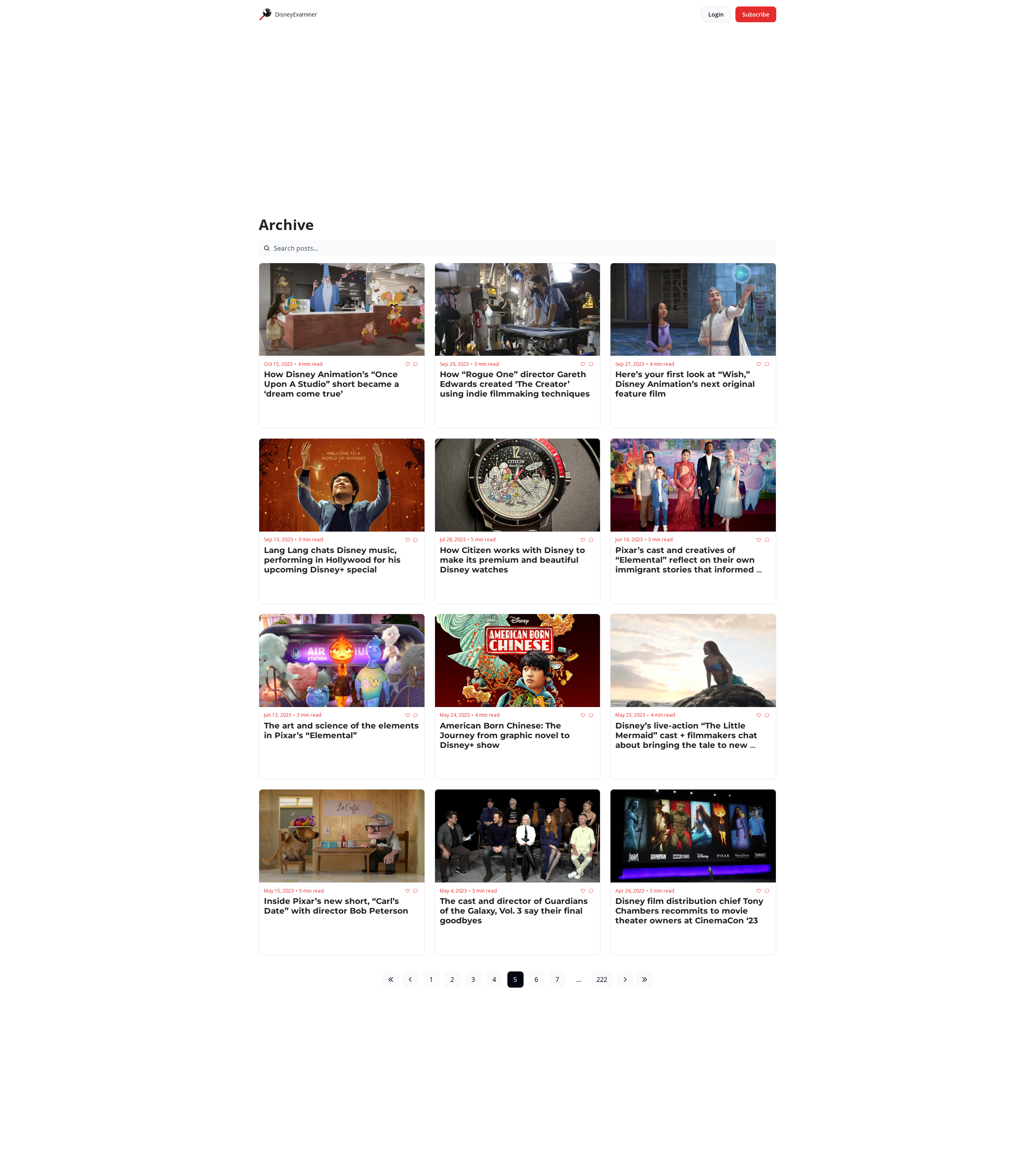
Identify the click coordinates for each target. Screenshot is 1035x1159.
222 (601, 979)
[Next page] (625, 979)
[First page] (391, 979)
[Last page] (644, 979)
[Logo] (265, 14)
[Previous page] (410, 979)
